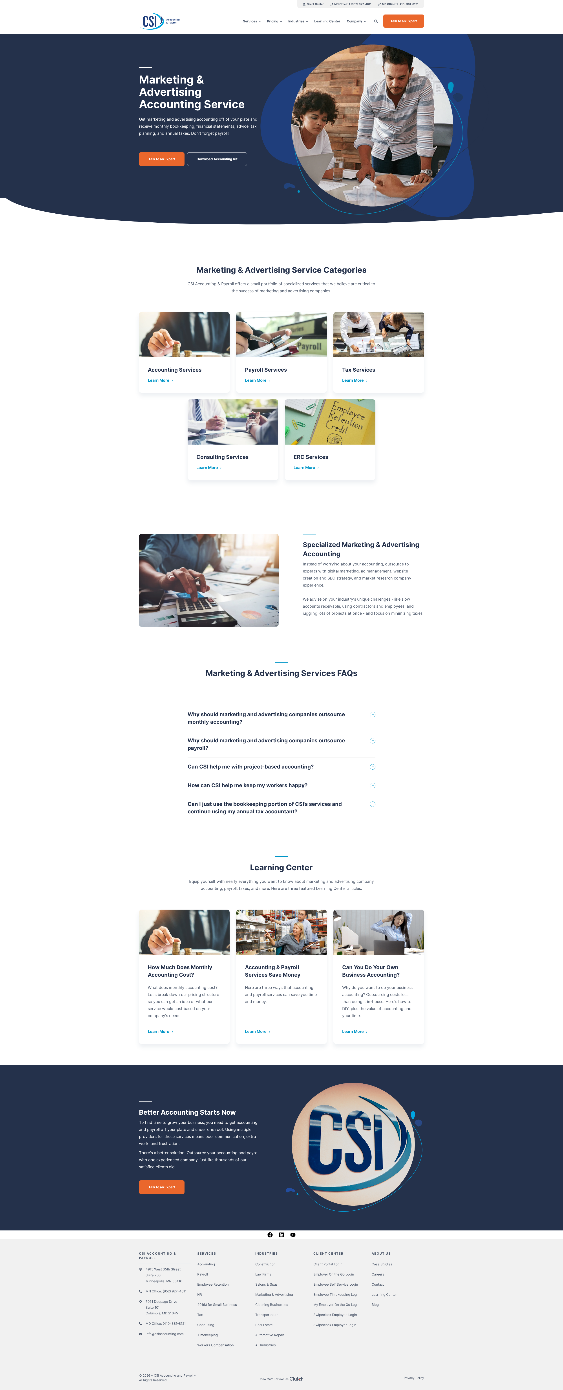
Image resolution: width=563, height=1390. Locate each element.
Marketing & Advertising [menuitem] (274, 1294)
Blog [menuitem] (375, 1305)
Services (250, 21)
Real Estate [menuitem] (264, 1325)
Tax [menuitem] (200, 1315)
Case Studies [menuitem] (382, 1264)
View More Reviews (272, 1379)
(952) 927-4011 (174, 1291)
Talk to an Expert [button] (403, 21)
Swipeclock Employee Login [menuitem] (335, 1315)
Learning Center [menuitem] (384, 1294)
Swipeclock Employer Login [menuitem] (334, 1325)
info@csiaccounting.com (165, 1334)
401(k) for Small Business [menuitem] (217, 1305)
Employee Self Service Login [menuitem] (335, 1284)
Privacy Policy (414, 1378)
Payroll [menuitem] (202, 1274)
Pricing (272, 21)
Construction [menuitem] (265, 1264)
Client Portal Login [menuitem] (327, 1264)
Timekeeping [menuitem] (207, 1335)
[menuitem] (313, 4)
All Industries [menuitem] (265, 1345)
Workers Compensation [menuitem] (215, 1345)
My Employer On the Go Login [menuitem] (336, 1305)
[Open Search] (376, 21)
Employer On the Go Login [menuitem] (333, 1274)
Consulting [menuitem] (205, 1325)
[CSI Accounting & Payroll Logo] (172, 21)
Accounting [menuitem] (206, 1264)
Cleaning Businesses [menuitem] (271, 1305)
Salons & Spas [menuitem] (266, 1284)
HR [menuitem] (199, 1294)
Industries (296, 21)
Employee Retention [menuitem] (213, 1284)
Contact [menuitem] (378, 1284)
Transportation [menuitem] (266, 1315)
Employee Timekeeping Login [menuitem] (336, 1294)
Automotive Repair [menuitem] (269, 1335)
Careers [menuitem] (378, 1274)
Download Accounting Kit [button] (217, 159)
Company (354, 21)
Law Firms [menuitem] (263, 1274)
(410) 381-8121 (174, 1323)
